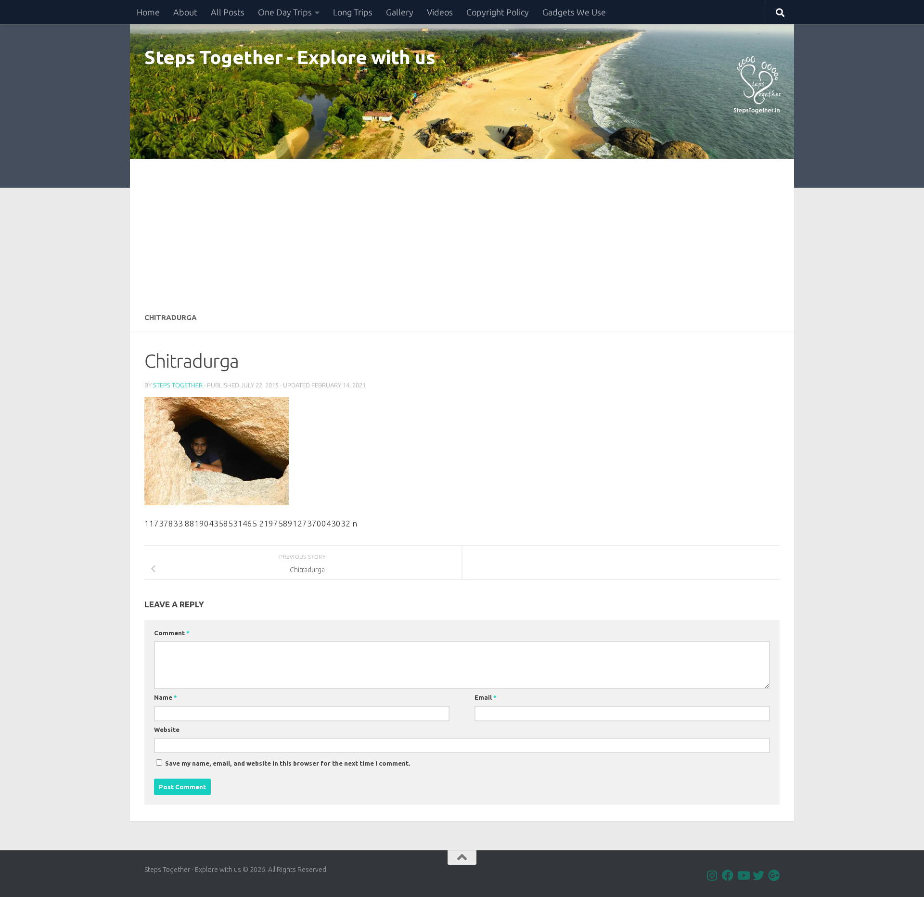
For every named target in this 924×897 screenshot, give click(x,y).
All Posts (227, 12)
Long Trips (352, 12)
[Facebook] (727, 875)
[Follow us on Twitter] (758, 875)
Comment (172, 632)
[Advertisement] (462, 231)
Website (167, 729)
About (185, 12)
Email (486, 697)
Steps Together (178, 385)
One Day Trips (285, 12)
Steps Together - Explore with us (289, 56)
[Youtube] (743, 875)
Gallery (399, 12)
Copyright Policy (497, 12)
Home (148, 12)
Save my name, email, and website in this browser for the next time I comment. (288, 763)
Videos (440, 12)
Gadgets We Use (574, 12)
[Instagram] (712, 875)
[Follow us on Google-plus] (774, 875)
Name (165, 697)
